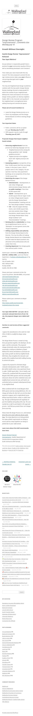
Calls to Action (19, 446)
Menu (16, 5)
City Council (27, 446)
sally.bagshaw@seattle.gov (10, 277)
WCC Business (6, 675)
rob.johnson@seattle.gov (9, 285)
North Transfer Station (8, 612)
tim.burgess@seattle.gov (9, 279)
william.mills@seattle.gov (19, 257)
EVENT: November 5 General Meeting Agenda (14, 563)
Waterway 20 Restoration (9, 614)
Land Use (4, 448)
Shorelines (5, 662)
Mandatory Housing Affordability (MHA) (13, 603)
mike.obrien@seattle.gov (9, 281)
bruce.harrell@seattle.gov (10, 292)
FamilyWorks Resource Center (10, 697)
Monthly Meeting (7, 653)
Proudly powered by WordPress (10, 712)
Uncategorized (6, 669)
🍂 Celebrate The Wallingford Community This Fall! (16, 578)
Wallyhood (5, 686)
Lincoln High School (7, 610)
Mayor (9, 448)
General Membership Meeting (10, 642)
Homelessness (6, 647)
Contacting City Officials (8, 621)
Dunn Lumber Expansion (9, 605)
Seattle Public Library (19, 699)
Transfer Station (6, 664)
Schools (4, 660)
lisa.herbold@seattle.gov (9, 290)
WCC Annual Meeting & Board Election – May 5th (15, 519)
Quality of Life (15, 448)
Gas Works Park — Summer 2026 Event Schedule (15, 502)
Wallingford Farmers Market (9, 695)
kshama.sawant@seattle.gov (11, 283)
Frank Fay (20, 450)
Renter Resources (7, 618)
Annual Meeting (6, 632)
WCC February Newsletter (9, 552)
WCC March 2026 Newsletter (10, 550)
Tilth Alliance (5, 702)
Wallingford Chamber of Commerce (11, 693)
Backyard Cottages (7, 608)
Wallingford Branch (7, 699)
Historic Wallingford (7, 645)
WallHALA (22, 448)
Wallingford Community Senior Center (12, 691)
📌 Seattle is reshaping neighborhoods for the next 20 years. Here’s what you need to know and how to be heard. (16, 574)
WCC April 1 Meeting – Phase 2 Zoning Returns (14, 546)
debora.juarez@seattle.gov (10, 294)
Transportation (6, 667)
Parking (4, 656)
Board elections (6, 636)
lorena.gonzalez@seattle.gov (11, 287)
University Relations (7, 616)
